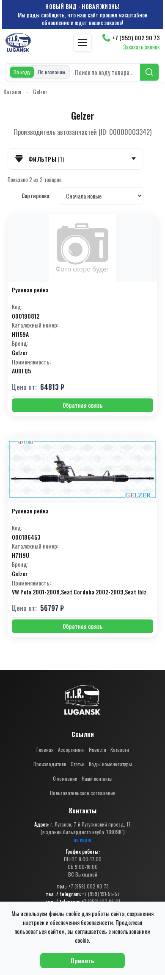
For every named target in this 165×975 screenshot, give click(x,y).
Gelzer (40, 91)
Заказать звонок (141, 47)
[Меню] (82, 42)
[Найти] (149, 72)
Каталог (12, 91)
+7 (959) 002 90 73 (136, 38)
